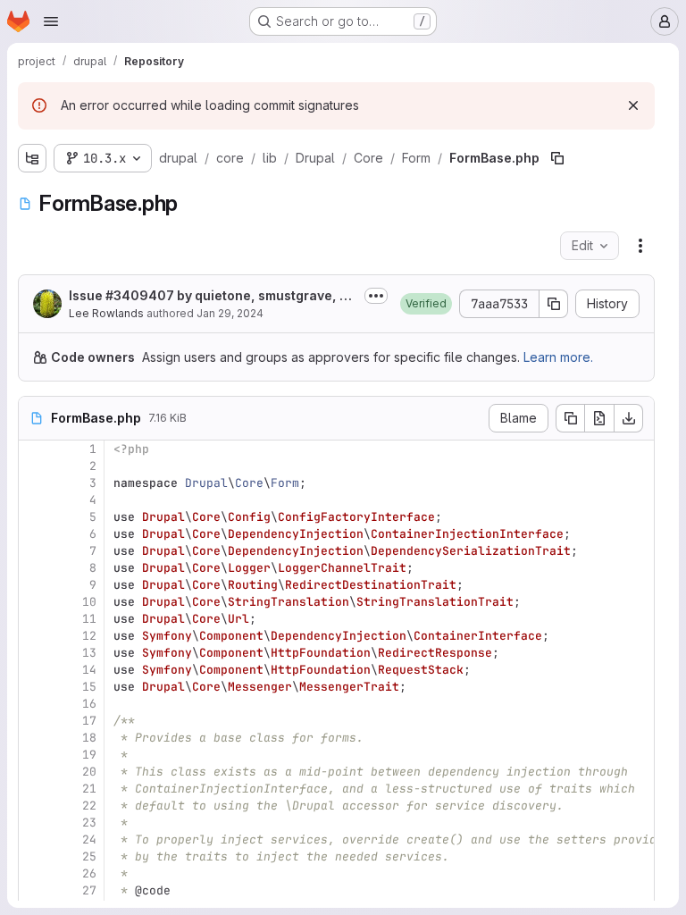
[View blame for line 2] (34, 466)
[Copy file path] (557, 158)
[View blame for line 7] (34, 550)
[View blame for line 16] (34, 703)
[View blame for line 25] (34, 856)
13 (89, 652)
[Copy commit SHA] (554, 304)
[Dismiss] (633, 105)
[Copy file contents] (570, 418)
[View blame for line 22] (34, 805)
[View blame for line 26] (34, 873)
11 (89, 618)
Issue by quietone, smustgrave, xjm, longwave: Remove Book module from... (209, 296)
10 (89, 601)
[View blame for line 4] (34, 499)
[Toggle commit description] (376, 296)
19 (89, 754)
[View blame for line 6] (34, 533)
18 (89, 737)
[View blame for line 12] (34, 635)
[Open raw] (599, 418)
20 (89, 771)
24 (89, 839)
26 (89, 873)
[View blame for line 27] (34, 890)
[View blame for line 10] (34, 601)
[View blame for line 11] (34, 618)
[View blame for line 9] (34, 584)
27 (89, 890)
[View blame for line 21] (34, 788)
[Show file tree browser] (32, 158)
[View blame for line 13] (34, 652)
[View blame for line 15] (34, 686)
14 (89, 669)
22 (89, 805)
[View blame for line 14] (34, 669)
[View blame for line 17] (34, 720)
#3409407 (139, 295)
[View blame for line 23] (34, 822)
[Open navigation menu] (51, 21)
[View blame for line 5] (34, 516)
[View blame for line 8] (34, 567)
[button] (426, 304)
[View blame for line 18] (34, 737)
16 (89, 703)
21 (89, 788)
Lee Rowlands (106, 313)
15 (89, 686)
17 (89, 720)
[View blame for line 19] (34, 754)
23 (89, 822)
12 (89, 635)
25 (89, 856)
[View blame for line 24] (34, 839)
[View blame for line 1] (34, 449)
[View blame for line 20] (34, 771)
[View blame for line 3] (34, 482)
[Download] (629, 418)
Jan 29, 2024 (230, 313)
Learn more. (558, 357)
